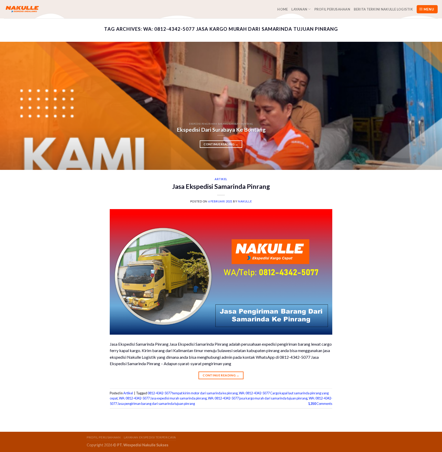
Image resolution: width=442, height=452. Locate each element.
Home (282, 9)
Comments (320, 404)
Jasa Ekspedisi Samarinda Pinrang (221, 186)
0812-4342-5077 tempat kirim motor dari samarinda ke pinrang (193, 393)
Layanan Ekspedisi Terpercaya (150, 437)
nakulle (245, 201)
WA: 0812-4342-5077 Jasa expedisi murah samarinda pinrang (163, 398)
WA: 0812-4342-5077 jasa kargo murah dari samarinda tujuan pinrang (257, 398)
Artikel (221, 179)
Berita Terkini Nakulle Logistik (383, 9)
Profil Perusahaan (332, 9)
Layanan (299, 9)
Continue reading (221, 144)
